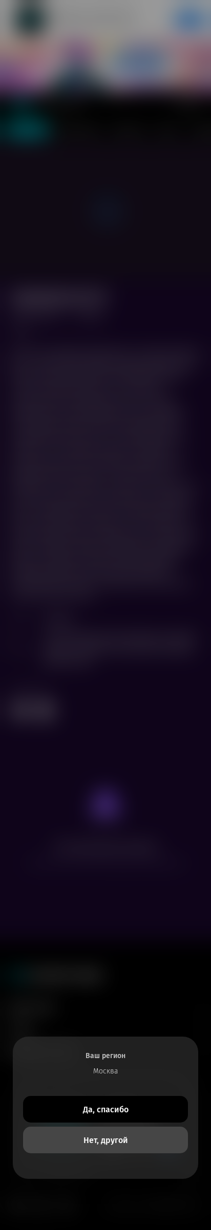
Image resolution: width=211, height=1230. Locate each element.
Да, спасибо (106, 1109)
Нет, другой (105, 1140)
